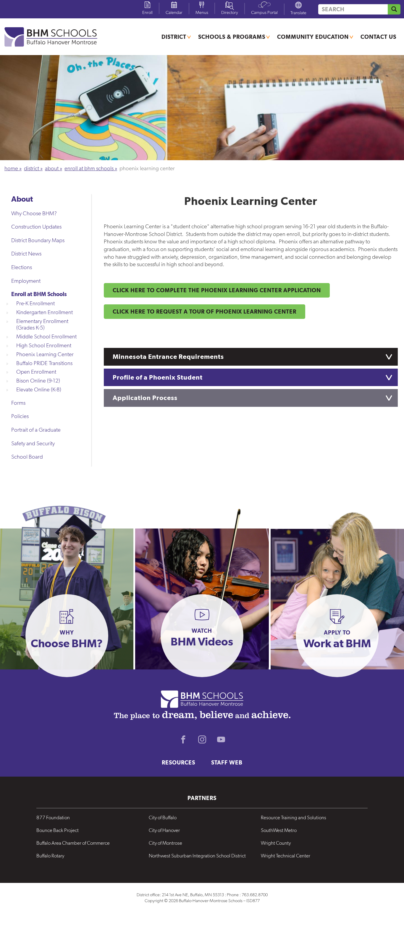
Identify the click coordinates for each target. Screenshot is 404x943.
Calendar (174, 12)
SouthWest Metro (279, 830)
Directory (229, 12)
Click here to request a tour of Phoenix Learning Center (204, 311)
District (173, 36)
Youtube (221, 739)
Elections (21, 267)
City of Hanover (164, 830)
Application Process (145, 397)
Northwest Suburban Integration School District (197, 856)
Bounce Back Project (57, 830)
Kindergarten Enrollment (44, 312)
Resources (178, 762)
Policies (20, 416)
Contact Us (378, 36)
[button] (66, 635)
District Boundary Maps (37, 240)
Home (11, 168)
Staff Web (227, 762)
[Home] (54, 36)
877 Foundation (53, 817)
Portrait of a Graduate (36, 429)
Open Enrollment (36, 371)
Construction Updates (36, 226)
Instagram (202, 739)
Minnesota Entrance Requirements (168, 356)
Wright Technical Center (285, 856)
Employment (26, 280)
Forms (18, 402)
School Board (27, 456)
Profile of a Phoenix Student (158, 377)
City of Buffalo (163, 817)
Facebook (183, 739)
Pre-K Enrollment (35, 303)
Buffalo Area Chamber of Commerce (73, 843)
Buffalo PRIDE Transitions (44, 363)
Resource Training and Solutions (293, 817)
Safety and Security (33, 443)
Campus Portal (264, 12)
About (52, 168)
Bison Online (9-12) (38, 380)
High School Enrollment (43, 345)
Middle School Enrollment (46, 336)
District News (26, 253)
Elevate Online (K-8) (38, 389)
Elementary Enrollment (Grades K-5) (42, 324)
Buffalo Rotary (50, 856)
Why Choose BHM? (34, 213)
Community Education (313, 36)
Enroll (147, 12)
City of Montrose (165, 843)
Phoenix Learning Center (45, 354)
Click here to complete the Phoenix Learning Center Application (217, 290)
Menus (201, 12)
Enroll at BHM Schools (89, 168)
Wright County (276, 843)
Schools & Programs (231, 36)
